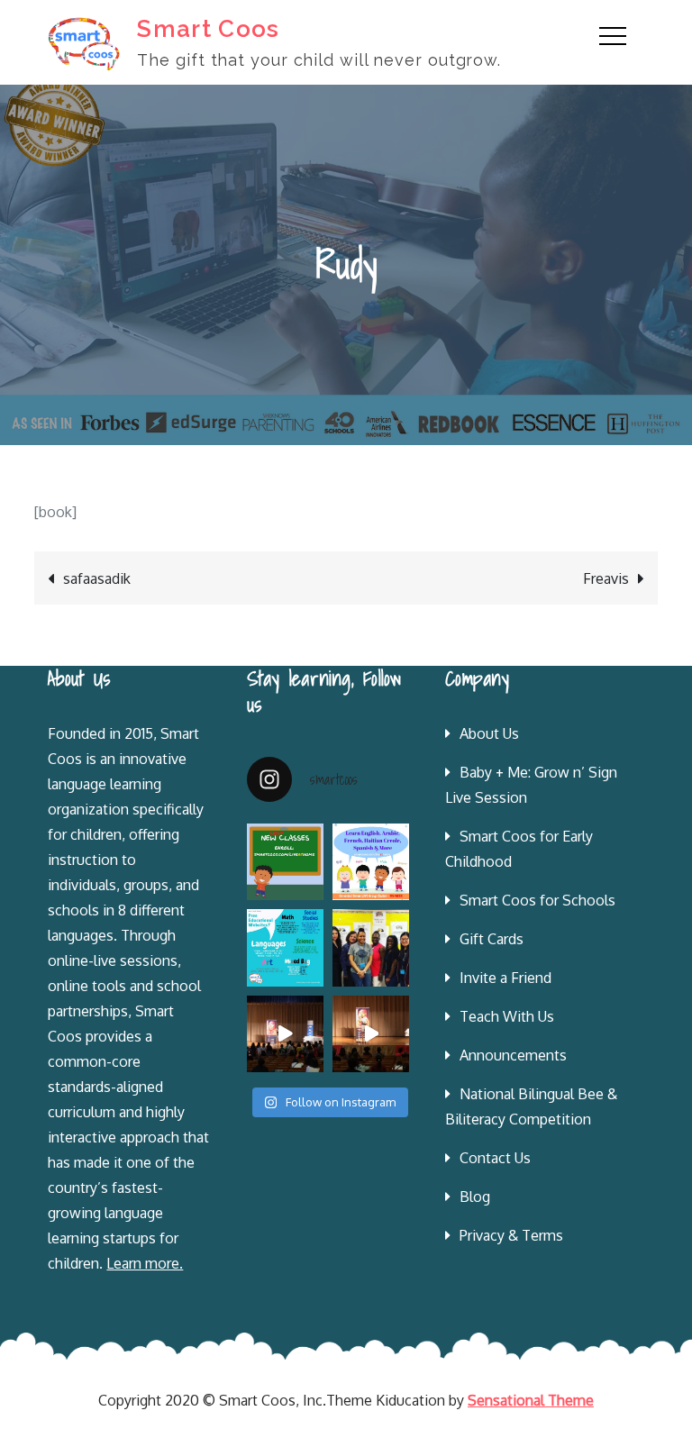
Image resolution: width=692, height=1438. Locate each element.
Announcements (513, 1055)
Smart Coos (208, 28)
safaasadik (97, 578)
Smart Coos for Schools (537, 900)
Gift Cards (492, 939)
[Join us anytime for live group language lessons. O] (285, 862)
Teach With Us (507, 1016)
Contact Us (495, 1158)
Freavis (606, 578)
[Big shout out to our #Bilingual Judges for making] (370, 947)
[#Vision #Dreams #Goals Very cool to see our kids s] (285, 1034)
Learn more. (144, 1263)
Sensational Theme (531, 1400)
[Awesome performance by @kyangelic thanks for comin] (370, 1034)
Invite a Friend (505, 978)
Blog (475, 1197)
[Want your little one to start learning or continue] (370, 862)
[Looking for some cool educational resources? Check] (285, 947)
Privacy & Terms (511, 1235)
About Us (489, 733)
